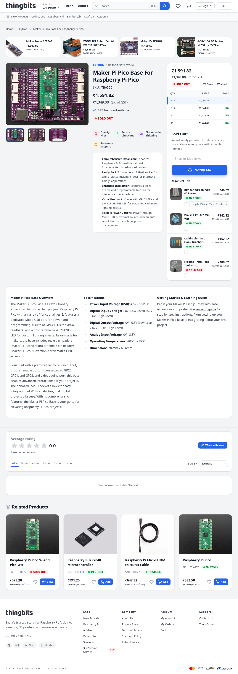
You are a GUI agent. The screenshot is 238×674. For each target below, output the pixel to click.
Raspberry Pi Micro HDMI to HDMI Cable (146, 562)
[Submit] (165, 6)
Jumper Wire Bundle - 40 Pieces (198, 191)
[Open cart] (188, 6)
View (50, 582)
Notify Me (202, 170)
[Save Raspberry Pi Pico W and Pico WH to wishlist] (35, 582)
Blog (70, 6)
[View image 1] (15, 135)
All (14, 463)
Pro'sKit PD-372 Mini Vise (197, 216)
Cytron (23, 29)
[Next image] (83, 94)
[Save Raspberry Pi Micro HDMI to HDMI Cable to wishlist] (152, 582)
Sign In (206, 6)
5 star (24, 463)
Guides (83, 6)
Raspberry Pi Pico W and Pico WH (30, 562)
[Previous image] (10, 94)
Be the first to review (121, 65)
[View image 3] (58, 135)
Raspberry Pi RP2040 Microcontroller (84, 562)
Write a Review (214, 445)
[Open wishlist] (178, 6)
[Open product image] (47, 94)
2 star (57, 463)
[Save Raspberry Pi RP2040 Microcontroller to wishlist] (94, 582)
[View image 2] (36, 135)
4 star (35, 463)
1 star (68, 463)
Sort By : (193, 463)
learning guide (206, 309)
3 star (46, 463)
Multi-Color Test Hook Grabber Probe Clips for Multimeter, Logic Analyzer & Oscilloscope (195, 240)
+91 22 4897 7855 (21, 636)
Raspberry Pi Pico (197, 560)
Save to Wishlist (217, 84)
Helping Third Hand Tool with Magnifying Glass (196, 263)
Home (9, 29)
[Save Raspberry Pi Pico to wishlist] (209, 582)
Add (108, 582)
